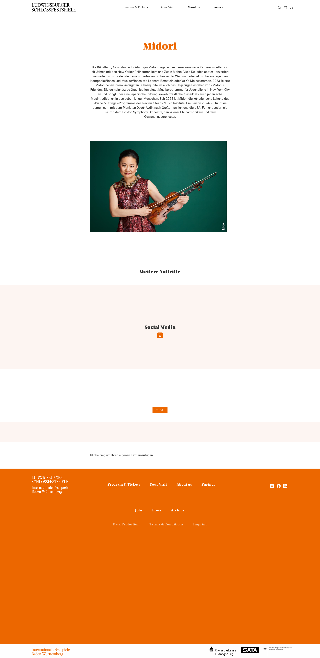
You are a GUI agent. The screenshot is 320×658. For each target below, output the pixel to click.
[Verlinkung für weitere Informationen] (158, 186)
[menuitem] (135, 7)
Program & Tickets (124, 485)
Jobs (139, 510)
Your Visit (158, 485)
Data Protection (126, 524)
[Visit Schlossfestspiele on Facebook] (279, 487)
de (291, 8)
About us (184, 485)
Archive (177, 510)
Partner (208, 485)
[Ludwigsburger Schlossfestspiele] (54, 7)
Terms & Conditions (166, 524)
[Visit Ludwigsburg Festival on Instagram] (272, 487)
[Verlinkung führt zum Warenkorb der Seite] (285, 7)
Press (156, 510)
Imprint (200, 524)
